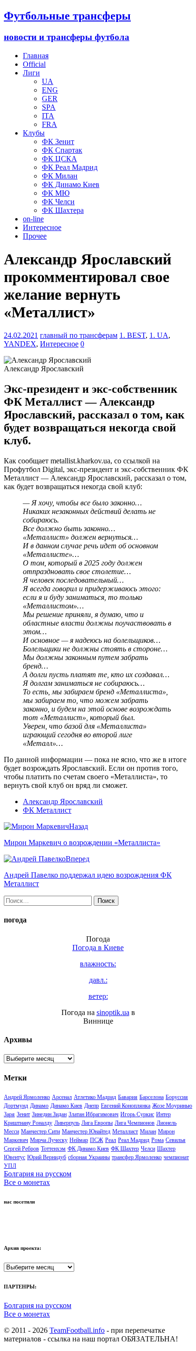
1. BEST (132, 335)
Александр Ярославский (63, 801)
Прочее (35, 236)
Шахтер (166, 1148)
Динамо (39, 1105)
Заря (9, 1114)
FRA (49, 124)
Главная (36, 56)
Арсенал (62, 1097)
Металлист (125, 1131)
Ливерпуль (66, 1123)
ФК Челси (58, 202)
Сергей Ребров (21, 1148)
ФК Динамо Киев (70, 184)
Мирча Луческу (49, 1140)
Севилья (176, 1140)
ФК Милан (60, 176)
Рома (157, 1140)
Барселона (151, 1097)
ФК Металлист (47, 810)
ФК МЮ (55, 193)
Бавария (127, 1097)
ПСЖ (96, 1140)
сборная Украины (89, 1157)
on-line (33, 219)
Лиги (31, 73)
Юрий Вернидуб (46, 1157)
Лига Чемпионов (135, 1123)
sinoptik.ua (113, 1012)
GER (50, 98)
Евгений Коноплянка (125, 1105)
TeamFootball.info (77, 1330)
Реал (110, 1140)
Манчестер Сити (40, 1131)
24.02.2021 (21, 335)
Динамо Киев (66, 1105)
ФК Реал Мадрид (70, 167)
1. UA (158, 335)
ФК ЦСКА (59, 159)
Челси (148, 1148)
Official (34, 64)
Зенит (23, 1114)
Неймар (78, 1140)
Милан (148, 1131)
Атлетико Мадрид (95, 1097)
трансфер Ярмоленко (137, 1157)
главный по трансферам (79, 335)
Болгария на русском (37, 1174)
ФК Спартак (62, 150)
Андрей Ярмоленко (27, 1097)
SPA (49, 107)
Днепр (91, 1105)
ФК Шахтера (63, 210)
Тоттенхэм (53, 1148)
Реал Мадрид (133, 1140)
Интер (163, 1114)
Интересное (42, 227)
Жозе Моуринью (172, 1105)
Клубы (34, 133)
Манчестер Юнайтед (86, 1131)
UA (47, 81)
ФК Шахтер (125, 1148)
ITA (48, 116)
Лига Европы (97, 1123)
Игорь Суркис (137, 1114)
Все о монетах (27, 1182)
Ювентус (14, 1157)
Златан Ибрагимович (93, 1114)
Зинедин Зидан (49, 1114)
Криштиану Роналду (28, 1123)
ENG (50, 90)
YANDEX (20, 344)
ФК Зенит (58, 141)
